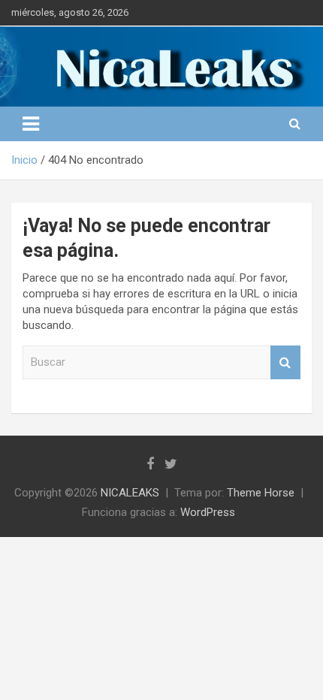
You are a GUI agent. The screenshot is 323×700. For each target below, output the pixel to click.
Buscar (285, 362)
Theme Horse (260, 492)
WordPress (207, 512)
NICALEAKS (130, 492)
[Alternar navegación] (30, 124)
